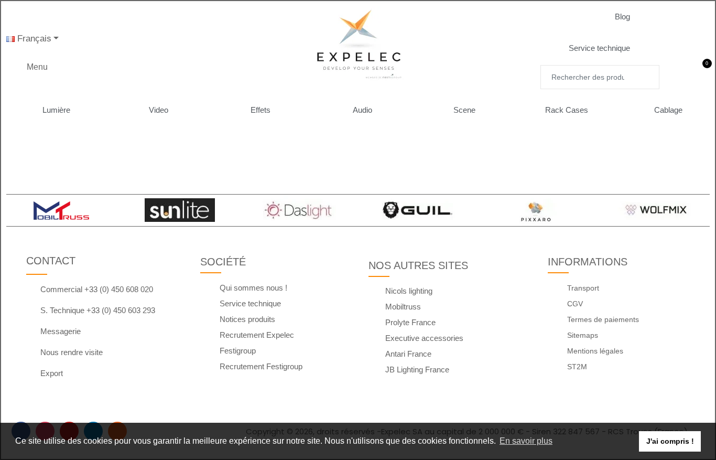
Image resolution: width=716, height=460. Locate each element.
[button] (630, 16)
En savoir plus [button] (526, 440)
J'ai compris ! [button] (670, 441)
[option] (60, 210)
